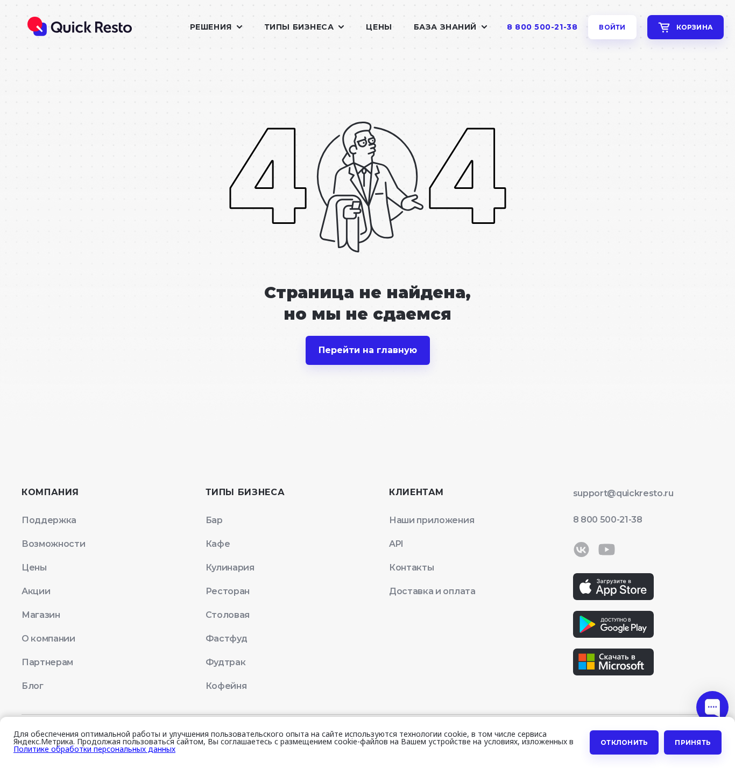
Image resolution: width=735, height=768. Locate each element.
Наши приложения (431, 520)
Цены (379, 27)
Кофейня (226, 686)
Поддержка (49, 520)
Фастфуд (227, 638)
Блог (33, 686)
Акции (36, 591)
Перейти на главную (368, 350)
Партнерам (47, 662)
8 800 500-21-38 (542, 27)
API (396, 544)
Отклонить (624, 742)
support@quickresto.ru (623, 493)
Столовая (228, 615)
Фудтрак (226, 662)
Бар (214, 520)
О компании (48, 638)
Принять (693, 742)
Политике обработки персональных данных (94, 749)
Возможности (53, 544)
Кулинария (230, 567)
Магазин (41, 615)
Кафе (218, 544)
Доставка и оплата (432, 591)
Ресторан (228, 591)
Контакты (411, 567)
